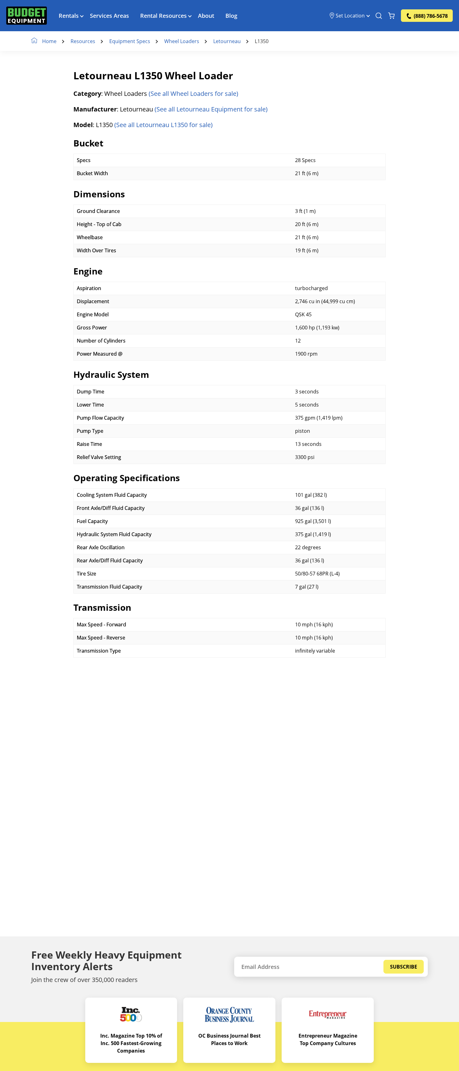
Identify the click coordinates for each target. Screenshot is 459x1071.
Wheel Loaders (181, 41)
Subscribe (403, 966)
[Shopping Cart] (391, 15)
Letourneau (227, 41)
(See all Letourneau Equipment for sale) (211, 109)
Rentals (69, 15)
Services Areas (109, 15)
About (206, 15)
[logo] (26, 16)
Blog (231, 15)
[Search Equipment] (379, 15)
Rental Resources (163, 15)
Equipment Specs (129, 41)
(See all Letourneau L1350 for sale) (163, 125)
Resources (83, 41)
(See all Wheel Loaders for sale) (193, 93)
